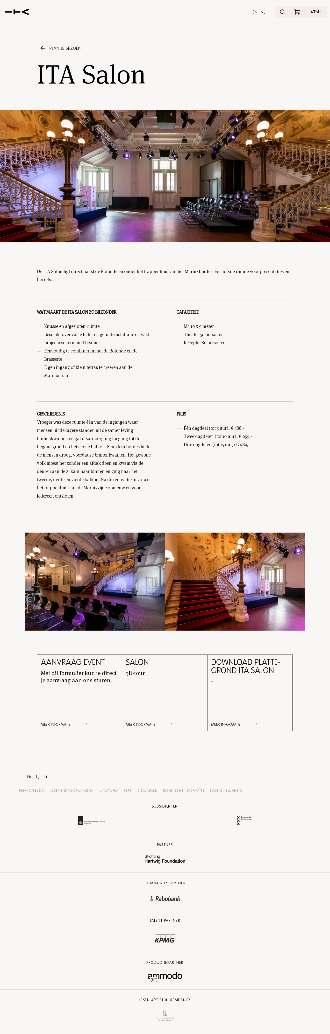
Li (45, 777)
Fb (29, 777)
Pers (128, 791)
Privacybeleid (31, 791)
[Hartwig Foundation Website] (165, 859)
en (254, 12)
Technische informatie (183, 791)
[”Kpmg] (165, 937)
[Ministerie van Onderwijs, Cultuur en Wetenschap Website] (91, 821)
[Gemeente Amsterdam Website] (244, 821)
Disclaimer (147, 791)
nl (263, 12)
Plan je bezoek (65, 48)
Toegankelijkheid (226, 791)
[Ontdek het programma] (282, 12)
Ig (38, 777)
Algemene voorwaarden (72, 791)
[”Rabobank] (165, 897)
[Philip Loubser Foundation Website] (165, 1014)
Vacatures (109, 791)
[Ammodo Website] (165, 977)
